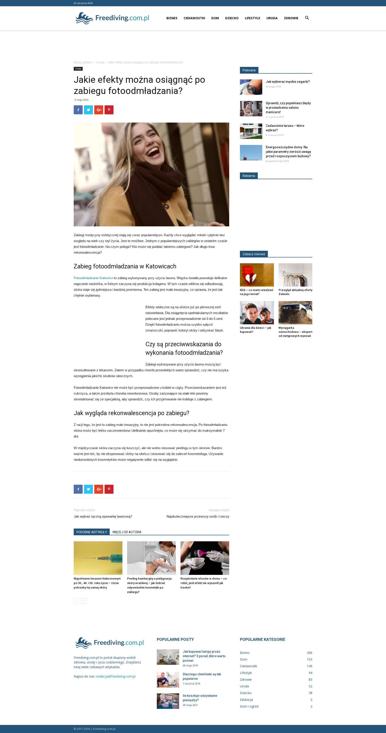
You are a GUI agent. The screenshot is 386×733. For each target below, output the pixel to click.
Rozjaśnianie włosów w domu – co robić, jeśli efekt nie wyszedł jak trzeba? (203, 583)
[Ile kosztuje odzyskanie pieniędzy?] (168, 701)
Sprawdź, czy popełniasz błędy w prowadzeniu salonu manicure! (288, 107)
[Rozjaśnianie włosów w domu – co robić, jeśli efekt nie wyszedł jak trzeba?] (204, 558)
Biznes (171, 18)
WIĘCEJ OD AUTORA (126, 532)
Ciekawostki (194, 18)
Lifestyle (252, 18)
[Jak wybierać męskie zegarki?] (251, 87)
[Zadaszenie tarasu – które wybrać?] (251, 131)
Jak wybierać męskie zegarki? (288, 81)
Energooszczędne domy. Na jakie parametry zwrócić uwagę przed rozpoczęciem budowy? (288, 151)
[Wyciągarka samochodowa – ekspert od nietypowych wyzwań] (296, 312)
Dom (215, 18)
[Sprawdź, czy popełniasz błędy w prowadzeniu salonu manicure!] (251, 108)
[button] (307, 18)
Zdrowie (291, 18)
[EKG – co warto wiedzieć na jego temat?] (257, 275)
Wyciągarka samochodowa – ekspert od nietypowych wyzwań (295, 332)
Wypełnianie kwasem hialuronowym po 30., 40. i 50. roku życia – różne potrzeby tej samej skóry (97, 583)
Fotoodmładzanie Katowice (93, 278)
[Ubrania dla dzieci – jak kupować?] (257, 312)
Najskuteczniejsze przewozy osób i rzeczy (198, 516)
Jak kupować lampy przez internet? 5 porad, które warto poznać (204, 656)
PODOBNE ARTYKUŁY (91, 532)
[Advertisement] (193, 45)
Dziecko (232, 18)
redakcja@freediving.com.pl (115, 676)
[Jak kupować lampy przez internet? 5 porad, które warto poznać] (168, 657)
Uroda (272, 18)
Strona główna (83, 62)
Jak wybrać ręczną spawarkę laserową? (103, 516)
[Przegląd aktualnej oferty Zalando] (296, 275)
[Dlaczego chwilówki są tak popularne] (168, 679)
